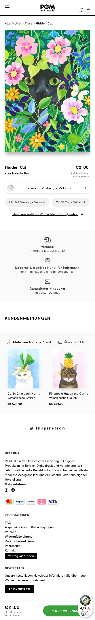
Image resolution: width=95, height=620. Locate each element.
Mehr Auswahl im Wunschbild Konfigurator (45, 214)
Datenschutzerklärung (20, 541)
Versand (10, 532)
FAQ (8, 522)
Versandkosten (81, 176)
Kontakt (10, 550)
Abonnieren (19, 589)
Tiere (28, 23)
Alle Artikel (13, 23)
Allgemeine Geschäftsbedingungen (29, 527)
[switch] (85, 613)
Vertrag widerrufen (21, 556)
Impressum (13, 546)
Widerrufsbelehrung (18, 536)
